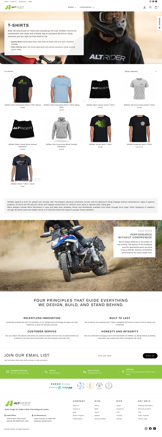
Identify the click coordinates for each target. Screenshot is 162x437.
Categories (86, 7)
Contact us (22, 1)
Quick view (22, 100)
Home (6, 1)
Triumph (119, 415)
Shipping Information (145, 405)
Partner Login (142, 419)
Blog (74, 412)
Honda (118, 405)
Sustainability (77, 419)
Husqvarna (120, 409)
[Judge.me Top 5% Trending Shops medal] (108, 385)
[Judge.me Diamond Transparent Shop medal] (80, 385)
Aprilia (97, 405)
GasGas (97, 415)
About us (14, 1)
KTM (117, 412)
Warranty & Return (144, 409)
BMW (96, 409)
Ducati (97, 412)
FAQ (139, 412)
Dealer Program (78, 415)
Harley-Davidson (100, 419)
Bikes (71, 7)
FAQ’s (30, 1)
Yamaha (119, 419)
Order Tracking (143, 415)
